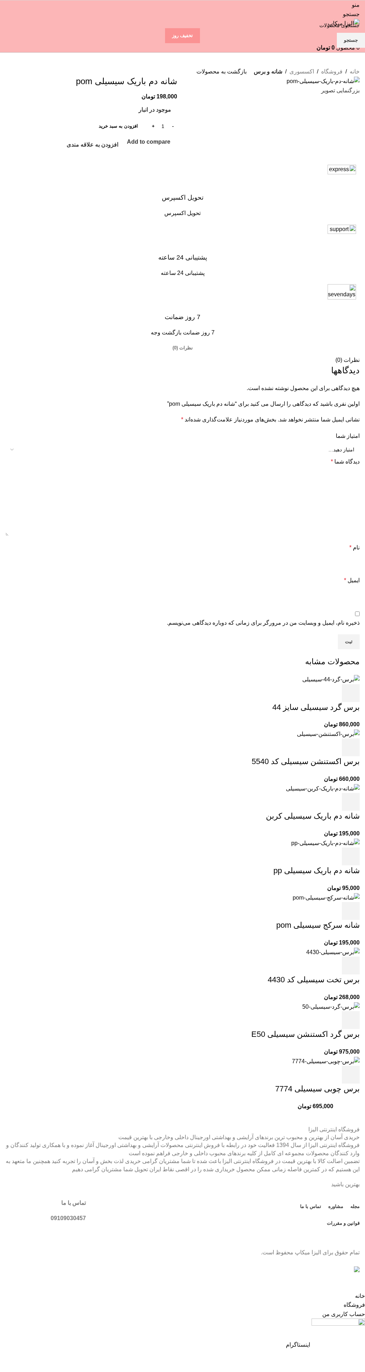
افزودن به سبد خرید (118, 126)
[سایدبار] (356, 1282)
